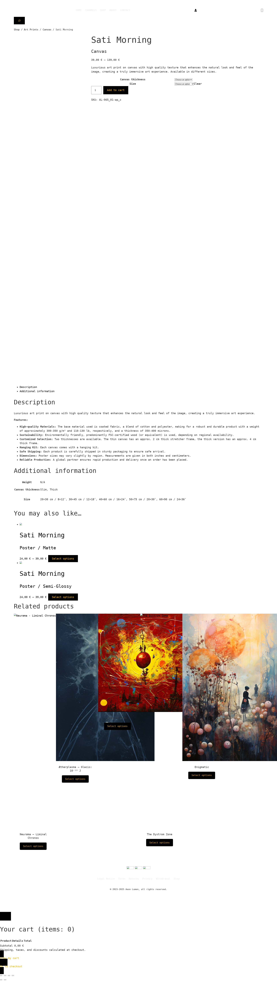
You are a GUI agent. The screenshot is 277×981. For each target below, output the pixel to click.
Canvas (47, 29)
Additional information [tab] (37, 391)
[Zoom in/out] (1, 975)
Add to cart (116, 90)
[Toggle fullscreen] (5, 975)
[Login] (195, 10)
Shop (17, 29)
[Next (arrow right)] (5, 979)
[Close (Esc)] (13, 975)
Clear (198, 83)
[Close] (5, 916)
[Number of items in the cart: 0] (262, 10)
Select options (63, 558)
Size (133, 83)
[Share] (9, 975)
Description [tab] (28, 387)
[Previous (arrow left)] (1, 979)
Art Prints (31, 29)
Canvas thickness (132, 79)
